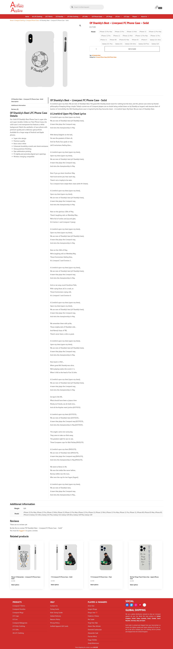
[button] (80, 25)
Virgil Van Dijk (93, 623)
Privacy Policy (54, 623)
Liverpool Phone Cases (32, 20)
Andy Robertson (93, 643)
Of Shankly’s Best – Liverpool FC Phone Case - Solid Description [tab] (27, 100)
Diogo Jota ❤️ (93, 613)
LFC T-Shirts (49, 16)
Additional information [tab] (18, 105)
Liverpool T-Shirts (19, 606)
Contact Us (54, 606)
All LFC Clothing (37, 16)
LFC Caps (126, 16)
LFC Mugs (109, 16)
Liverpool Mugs (18, 613)
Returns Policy (55, 619)
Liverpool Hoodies (19, 609)
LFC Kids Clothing (72, 16)
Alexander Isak (93, 633)
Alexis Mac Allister (94, 626)
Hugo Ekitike (92, 640)
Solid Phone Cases (111, 57)
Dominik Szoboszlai (95, 630)
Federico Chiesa (93, 616)
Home (27, 16)
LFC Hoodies (59, 16)
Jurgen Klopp (92, 609)
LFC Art (117, 16)
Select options (15, 585)
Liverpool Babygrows (20, 623)
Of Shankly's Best (96, 55)
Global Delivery (55, 616)
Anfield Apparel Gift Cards (59, 626)
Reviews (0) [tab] (14, 109)
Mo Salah (91, 619)
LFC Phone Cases (97, 16)
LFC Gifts (85, 16)
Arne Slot (91, 606)
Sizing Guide (54, 609)
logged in (22, 531)
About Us (144, 16)
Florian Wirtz (92, 636)
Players (134, 16)
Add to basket (132, 49)
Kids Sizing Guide (56, 613)
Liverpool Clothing (20, 20)
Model (93, 32)
